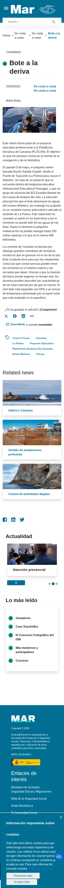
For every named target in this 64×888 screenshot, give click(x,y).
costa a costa (21, 338)
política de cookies (39, 868)
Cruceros (22, 660)
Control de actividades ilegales (29, 494)
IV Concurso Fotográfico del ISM (35, 637)
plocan (40, 354)
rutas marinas (21, 354)
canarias (41, 338)
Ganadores (23, 618)
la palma (17, 343)
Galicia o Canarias (20, 410)
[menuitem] (5, 520)
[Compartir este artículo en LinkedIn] (23, 316)
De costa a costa (37, 35)
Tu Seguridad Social (24, 812)
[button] (50, 584)
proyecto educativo (42, 343)
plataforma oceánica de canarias (32, 348)
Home (6, 35)
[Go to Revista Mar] (33, 9)
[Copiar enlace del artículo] (32, 316)
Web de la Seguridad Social (29, 798)
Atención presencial (29, 570)
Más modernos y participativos (27, 650)
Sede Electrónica (22, 805)
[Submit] (53, 21)
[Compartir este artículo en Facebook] (15, 316)
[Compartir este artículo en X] (6, 316)
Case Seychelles (27, 626)
